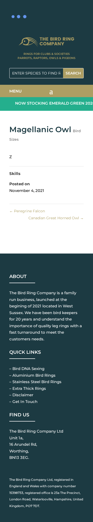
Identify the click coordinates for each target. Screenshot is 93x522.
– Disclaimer (21, 394)
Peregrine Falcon (27, 211)
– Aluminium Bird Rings (32, 375)
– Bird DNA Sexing (26, 368)
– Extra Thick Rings (27, 388)
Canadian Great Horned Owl (56, 218)
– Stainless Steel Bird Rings (35, 381)
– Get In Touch (23, 401)
